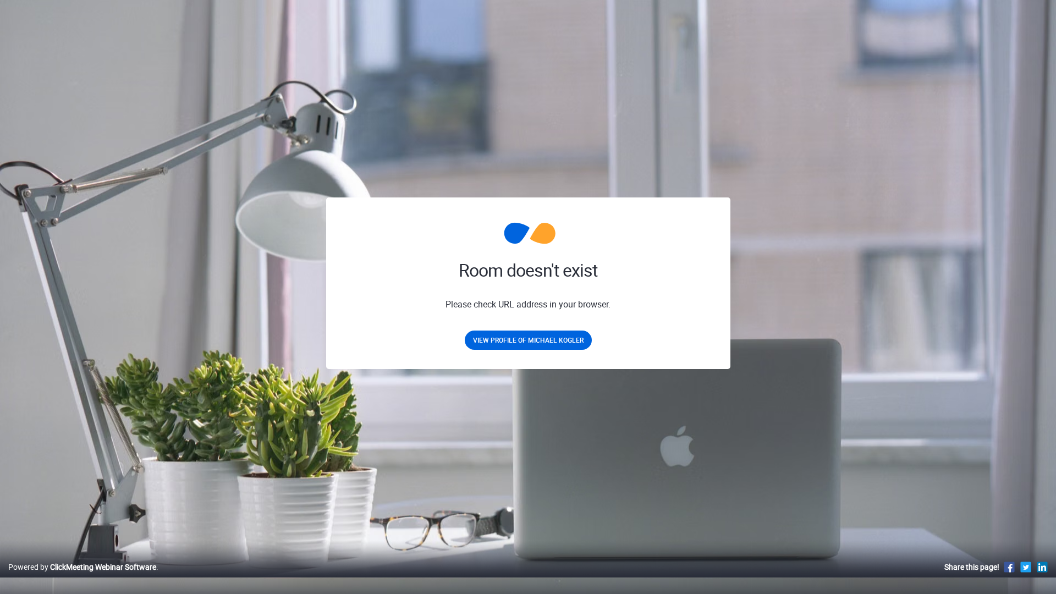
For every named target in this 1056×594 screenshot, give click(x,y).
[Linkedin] (1042, 567)
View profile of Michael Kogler (528, 340)
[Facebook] (1009, 567)
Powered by (82, 567)
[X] (1025, 567)
